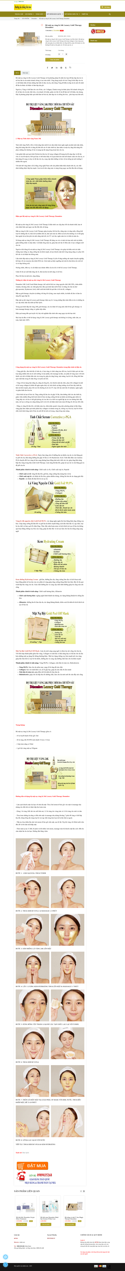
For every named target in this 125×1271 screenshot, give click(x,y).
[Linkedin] (56, 68)
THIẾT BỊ (85, 14)
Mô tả (17, 73)
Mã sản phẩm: (49, 36)
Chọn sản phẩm (54, 59)
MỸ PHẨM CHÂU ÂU (72, 14)
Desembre (34, 18)
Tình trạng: (48, 50)
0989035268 (21, 1)
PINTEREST (51, 1238)
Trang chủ (17, 18)
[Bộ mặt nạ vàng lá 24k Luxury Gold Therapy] (47, 68)
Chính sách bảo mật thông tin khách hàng (91, 1238)
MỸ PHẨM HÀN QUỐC (54, 14)
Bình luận (25, 73)
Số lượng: (48, 54)
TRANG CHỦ (19, 14)
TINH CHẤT (40, 14)
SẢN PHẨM (26, 18)
